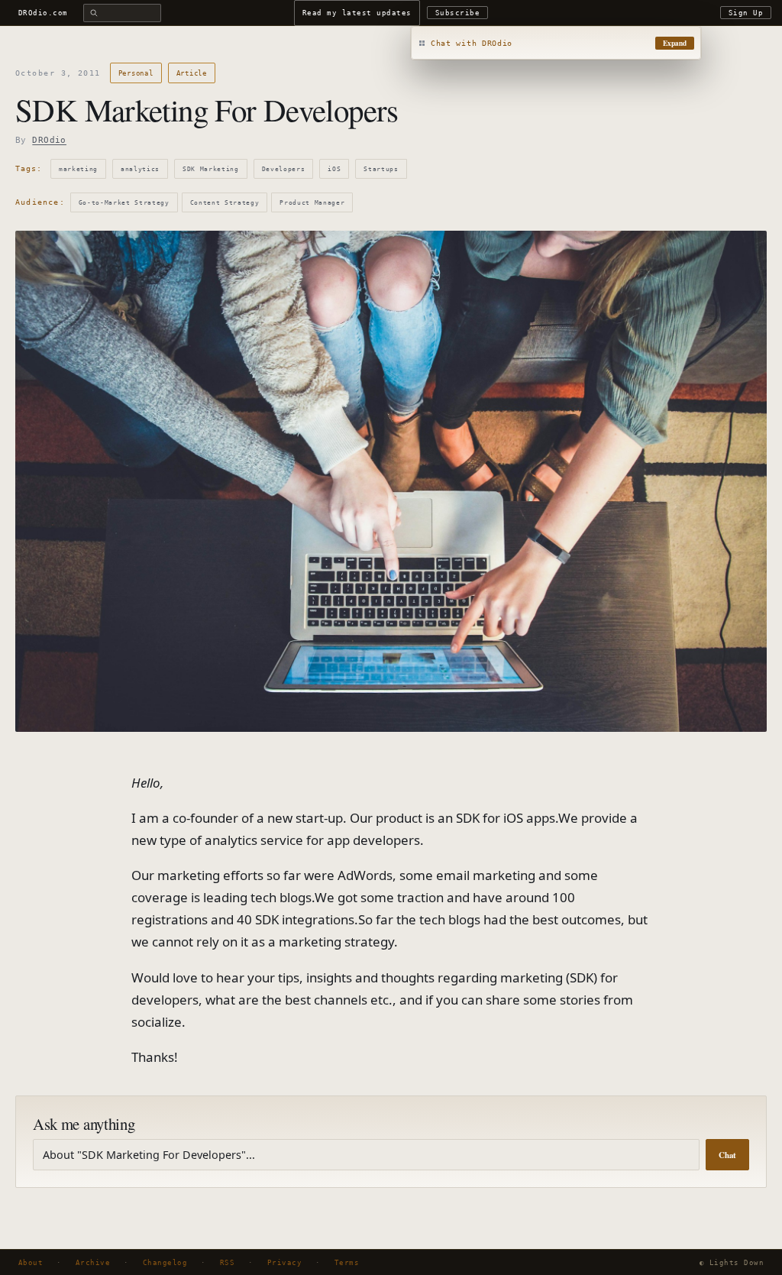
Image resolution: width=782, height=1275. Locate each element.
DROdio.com (43, 12)
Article (191, 73)
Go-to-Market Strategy (124, 202)
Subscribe (457, 12)
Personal (135, 73)
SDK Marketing (211, 169)
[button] (556, 43)
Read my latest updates (357, 12)
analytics (140, 169)
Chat (727, 1155)
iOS (334, 169)
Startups (381, 169)
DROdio (49, 140)
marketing (78, 169)
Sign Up (746, 12)
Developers (283, 169)
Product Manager (312, 202)
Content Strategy (225, 202)
